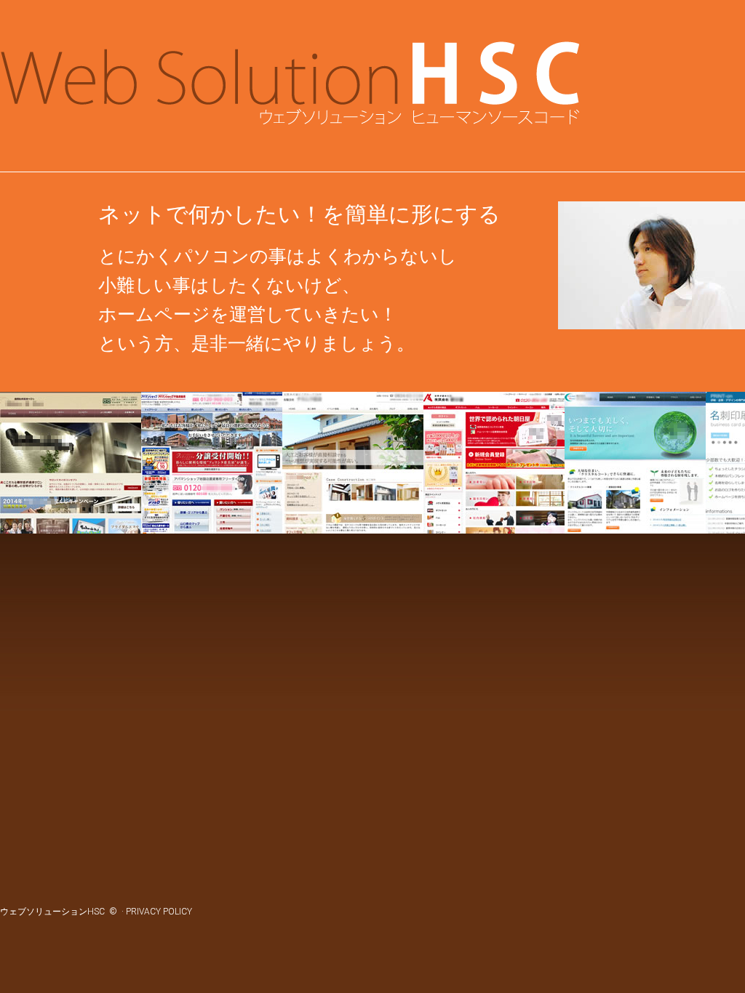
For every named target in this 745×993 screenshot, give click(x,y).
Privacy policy (160, 911)
